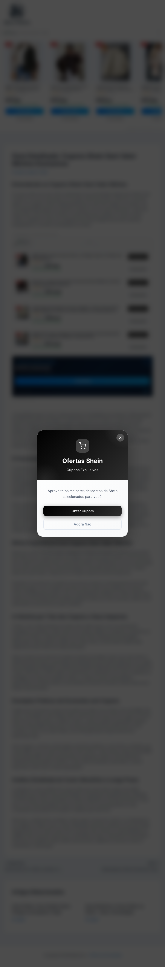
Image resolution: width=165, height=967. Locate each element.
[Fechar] (120, 438)
